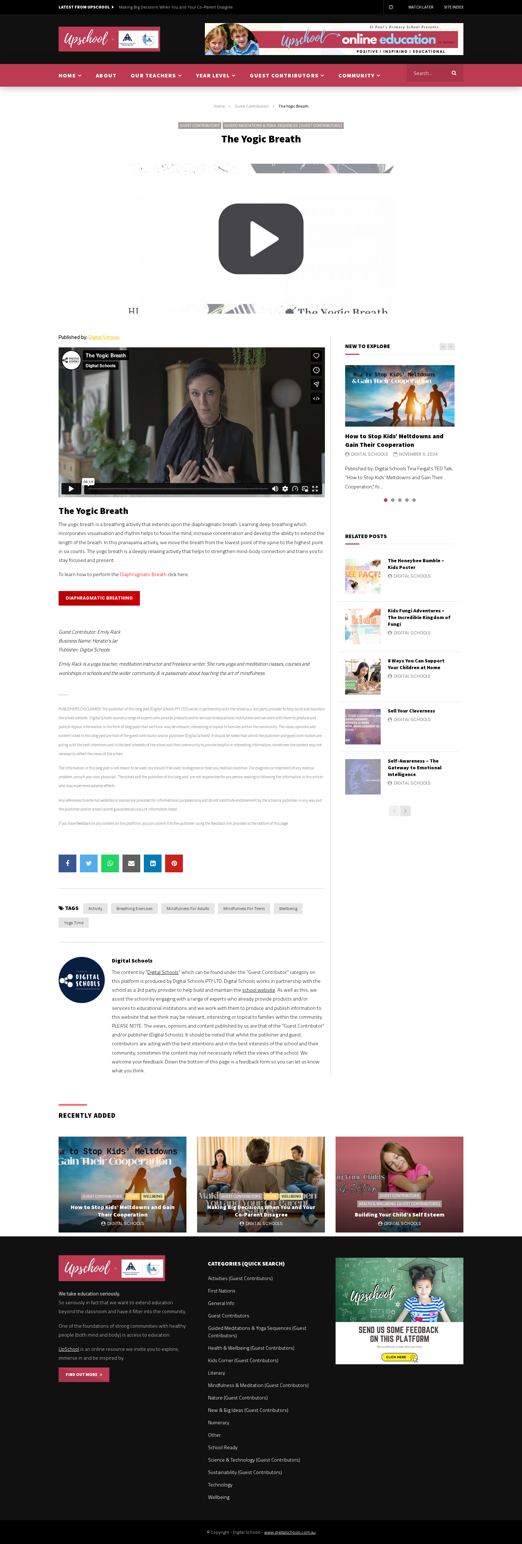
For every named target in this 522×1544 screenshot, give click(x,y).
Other (132, 1196)
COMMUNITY (356, 75)
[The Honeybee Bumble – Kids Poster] (363, 576)
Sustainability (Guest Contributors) (245, 1472)
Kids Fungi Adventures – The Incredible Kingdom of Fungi (419, 617)
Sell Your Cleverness (411, 711)
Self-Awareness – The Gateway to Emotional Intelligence (414, 768)
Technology (220, 1484)
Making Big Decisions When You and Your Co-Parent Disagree (176, 7)
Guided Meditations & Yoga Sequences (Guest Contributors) (283, 125)
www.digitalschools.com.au (290, 1532)
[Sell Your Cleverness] (363, 726)
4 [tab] (407, 500)
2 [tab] (393, 500)
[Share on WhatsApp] (110, 863)
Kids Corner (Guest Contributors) (243, 1360)
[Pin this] (174, 863)
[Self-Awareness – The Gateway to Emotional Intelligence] (363, 777)
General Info (221, 1303)
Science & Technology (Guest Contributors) (254, 1459)
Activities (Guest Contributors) (240, 1278)
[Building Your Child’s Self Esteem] (399, 1185)
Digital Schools (104, 337)
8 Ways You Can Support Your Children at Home (416, 664)
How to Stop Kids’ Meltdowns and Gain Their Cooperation (394, 440)
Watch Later (420, 7)
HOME (67, 75)
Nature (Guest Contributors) (238, 1397)
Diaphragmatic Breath (143, 574)
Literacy (216, 1372)
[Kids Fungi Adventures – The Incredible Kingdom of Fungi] (363, 626)
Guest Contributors (251, 106)
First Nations (221, 1290)
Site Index (453, 7)
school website (258, 989)
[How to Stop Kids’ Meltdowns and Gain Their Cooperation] (400, 396)
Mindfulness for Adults (188, 908)
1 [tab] (385, 500)
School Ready (223, 1447)
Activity (95, 908)
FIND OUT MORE (83, 1374)
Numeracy (218, 1422)
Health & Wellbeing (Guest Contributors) (399, 1204)
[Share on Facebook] (67, 863)
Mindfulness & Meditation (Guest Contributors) (258, 1385)
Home (219, 106)
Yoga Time (73, 922)
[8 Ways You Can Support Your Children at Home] (363, 676)
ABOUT (106, 75)
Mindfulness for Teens (244, 908)
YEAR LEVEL (213, 75)
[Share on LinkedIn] (153, 863)
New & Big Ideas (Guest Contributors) (248, 1410)
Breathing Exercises (134, 908)
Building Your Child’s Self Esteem (400, 1214)
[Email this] (131, 863)
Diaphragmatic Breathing (99, 598)
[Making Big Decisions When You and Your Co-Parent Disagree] (261, 1185)
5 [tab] (414, 500)
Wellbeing (288, 908)
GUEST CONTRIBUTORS (284, 75)
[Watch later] (391, 7)
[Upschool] (110, 39)
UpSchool (69, 1349)
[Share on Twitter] (89, 863)
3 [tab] (400, 500)
